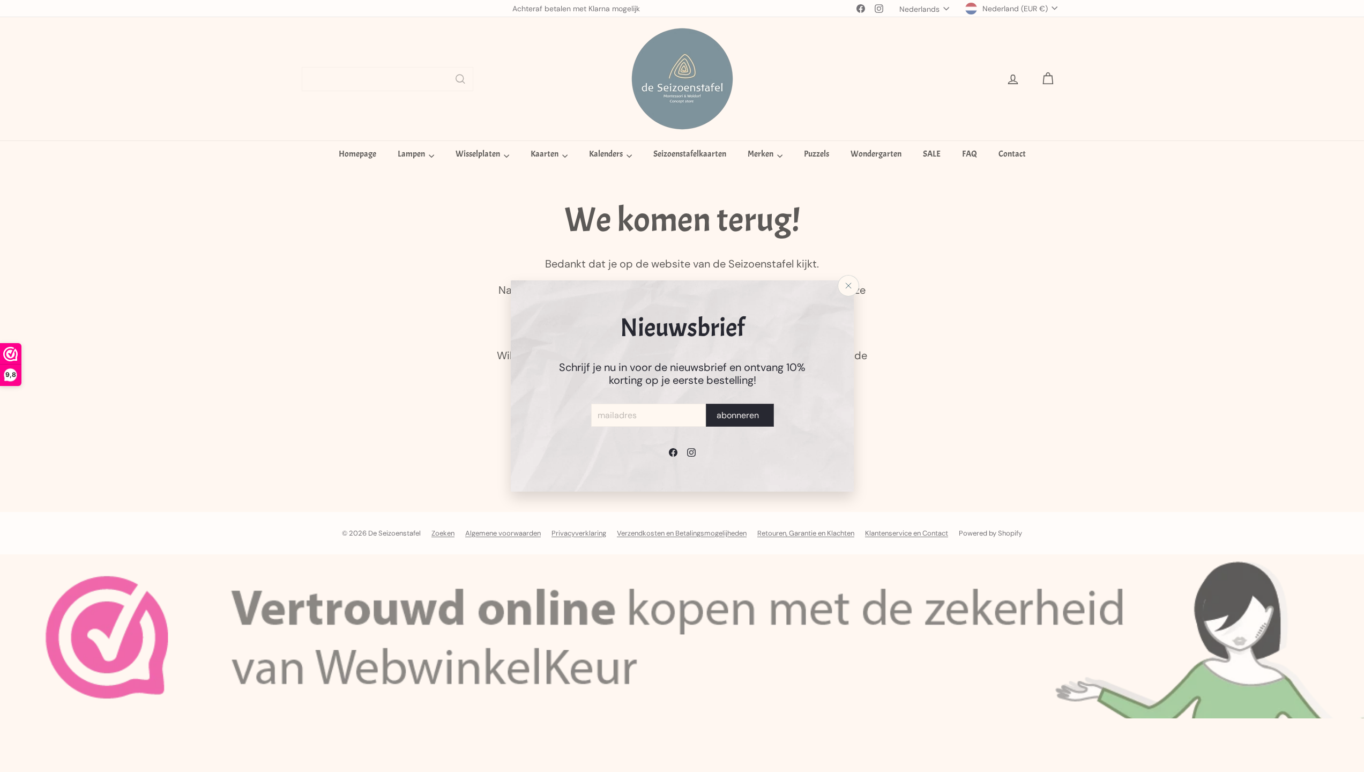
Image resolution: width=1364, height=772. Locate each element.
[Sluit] (848, 285)
